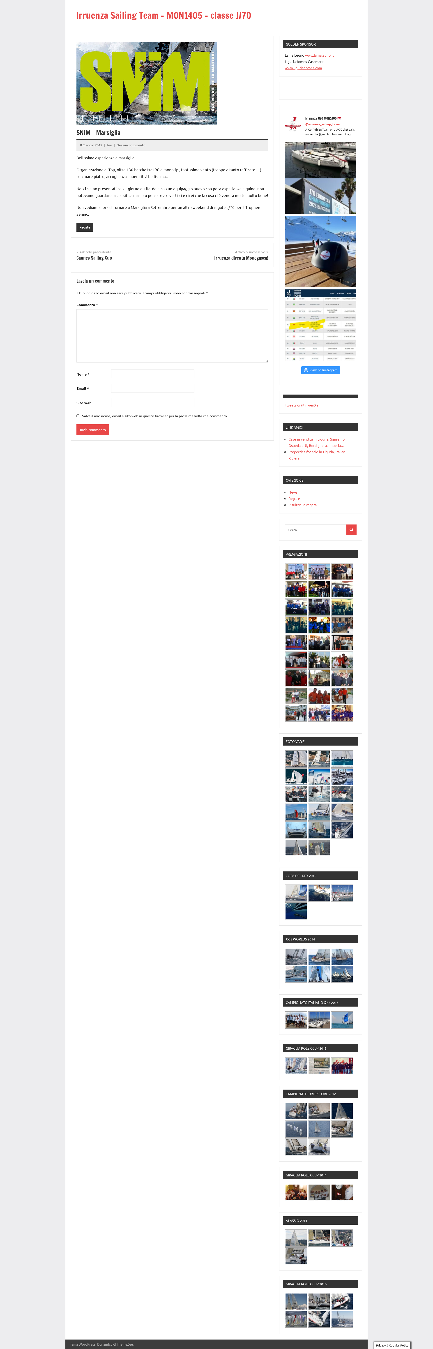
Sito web (84, 402)
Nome (82, 374)
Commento (87, 304)
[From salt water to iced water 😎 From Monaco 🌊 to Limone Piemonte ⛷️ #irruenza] (320, 251)
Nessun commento (131, 145)
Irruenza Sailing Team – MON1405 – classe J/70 (163, 15)
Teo (109, 145)
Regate (84, 227)
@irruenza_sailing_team (322, 124)
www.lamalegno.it (319, 55)
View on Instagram (323, 370)
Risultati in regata (302, 504)
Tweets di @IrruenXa (301, 405)
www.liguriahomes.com (303, 67)
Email (82, 388)
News (292, 492)
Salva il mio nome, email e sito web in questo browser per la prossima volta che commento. (155, 415)
